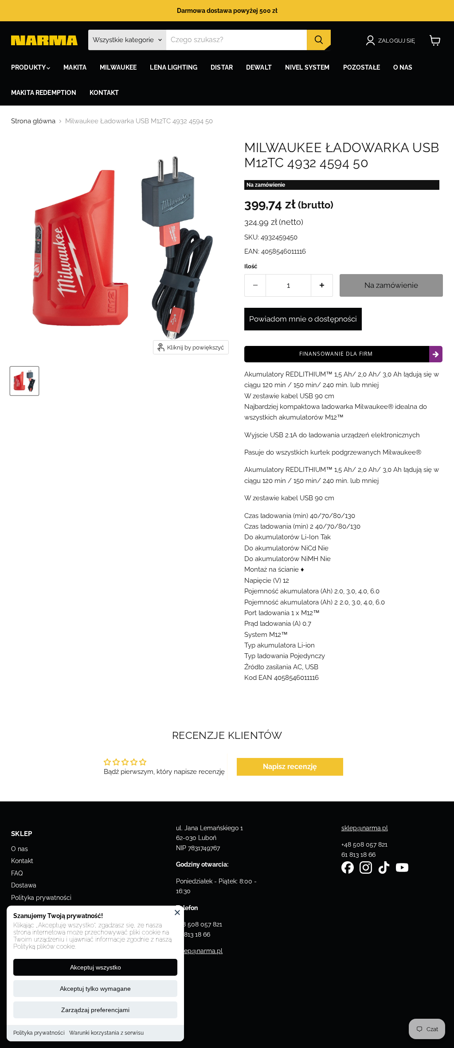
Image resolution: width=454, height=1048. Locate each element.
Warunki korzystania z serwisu (106, 1033)
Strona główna (33, 121)
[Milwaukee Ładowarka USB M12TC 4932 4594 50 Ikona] (24, 381)
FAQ (17, 873)
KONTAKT (104, 92)
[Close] (177, 912)
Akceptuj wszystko (95, 967)
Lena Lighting (173, 67)
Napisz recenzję (290, 766)
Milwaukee (118, 67)
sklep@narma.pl (199, 950)
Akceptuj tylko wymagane (95, 988)
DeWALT (259, 67)
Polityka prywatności (39, 1033)
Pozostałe (361, 67)
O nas (19, 848)
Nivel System (307, 67)
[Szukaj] (319, 40)
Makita (74, 67)
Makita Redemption (43, 92)
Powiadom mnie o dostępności (303, 318)
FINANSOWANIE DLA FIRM (336, 353)
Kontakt (22, 860)
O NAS (403, 67)
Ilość (250, 266)
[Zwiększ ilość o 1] (322, 285)
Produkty (29, 67)
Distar (222, 67)
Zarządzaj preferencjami (95, 1009)
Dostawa (23, 885)
